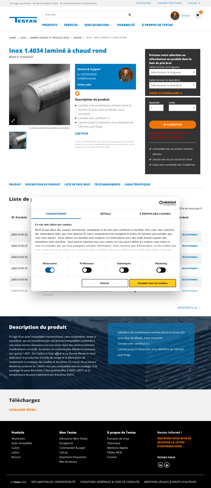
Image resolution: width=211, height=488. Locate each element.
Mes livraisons (68, 462)
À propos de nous (118, 438)
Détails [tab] (105, 213)
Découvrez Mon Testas (73, 438)
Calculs (63, 452)
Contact (112, 457)
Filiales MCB (114, 452)
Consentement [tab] (56, 213)
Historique (113, 443)
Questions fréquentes (72, 457)
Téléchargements (107, 184)
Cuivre (15, 448)
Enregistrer (66, 443)
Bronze (16, 457)
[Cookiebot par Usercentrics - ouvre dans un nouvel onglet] (161, 203)
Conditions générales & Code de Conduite (109, 482)
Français (192, 2)
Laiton (15, 452)
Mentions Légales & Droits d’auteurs (170, 482)
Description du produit (42, 184)
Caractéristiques (137, 184)
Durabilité (126, 25)
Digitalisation (97, 25)
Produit (15, 184)
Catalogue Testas (22, 410)
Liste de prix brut (77, 184)
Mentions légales (117, 448)
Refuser (104, 283)
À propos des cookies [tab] (155, 213)
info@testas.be (86, 78)
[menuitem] (143, 3)
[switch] (87, 270)
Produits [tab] (18, 432)
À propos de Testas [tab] (121, 432)
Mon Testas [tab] (67, 432)
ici (55, 253)
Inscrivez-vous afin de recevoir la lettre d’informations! (174, 442)
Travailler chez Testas (169, 2)
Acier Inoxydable (22, 443)
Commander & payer (72, 448)
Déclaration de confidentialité (53, 482)
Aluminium (18, 438)
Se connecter (143, 2)
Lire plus (81, 133)
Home (12, 37)
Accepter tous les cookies (152, 283)
